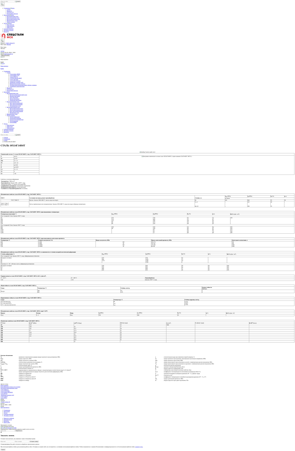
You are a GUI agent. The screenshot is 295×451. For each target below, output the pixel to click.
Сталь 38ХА (4, 398)
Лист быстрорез (14, 97)
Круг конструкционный (16, 103)
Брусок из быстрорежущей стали (18, 94)
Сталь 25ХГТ (4, 396)
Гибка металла (10, 128)
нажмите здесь (139, 446)
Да (1, 51)
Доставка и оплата (8, 130)
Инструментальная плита (16, 110)
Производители (8, 419)
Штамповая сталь (14, 112)
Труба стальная (11, 115)
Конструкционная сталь (13, 101)
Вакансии (9, 88)
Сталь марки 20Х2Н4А (7, 392)
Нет (3, 51)
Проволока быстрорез (15, 100)
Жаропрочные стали (12, 114)
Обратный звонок (5, 55)
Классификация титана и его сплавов (10, 386)
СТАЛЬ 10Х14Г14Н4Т (16, 78)
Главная (6, 137)
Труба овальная (14, 121)
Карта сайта (7, 422)
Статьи (8, 72)
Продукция (7, 92)
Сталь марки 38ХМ (15, 74)
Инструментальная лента (16, 108)
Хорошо (3, 449)
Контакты (6, 132)
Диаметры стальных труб (16, 82)
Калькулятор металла (12, 90)
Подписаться (19, 430)
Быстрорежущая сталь (12, 93)
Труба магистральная (15, 118)
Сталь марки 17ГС (15, 75)
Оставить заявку (34, 441)
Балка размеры (4, 385)
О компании (7, 71)
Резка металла (10, 125)
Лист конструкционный (16, 104)
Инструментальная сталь (13, 107)
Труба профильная (15, 117)
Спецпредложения (8, 129)
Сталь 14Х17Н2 (14, 79)
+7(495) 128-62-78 (9, 43)
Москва (9, 44)
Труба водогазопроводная (16, 119)
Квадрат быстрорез (15, 96)
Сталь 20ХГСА (14, 76)
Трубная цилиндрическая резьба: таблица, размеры (23, 85)
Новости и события (9, 418)
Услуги (5, 123)
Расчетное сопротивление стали (9, 388)
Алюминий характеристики (17, 86)
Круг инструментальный (16, 111)
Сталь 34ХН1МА (5, 391)
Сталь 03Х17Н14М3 (15, 81)
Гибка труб (10, 126)
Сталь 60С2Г (4, 393)
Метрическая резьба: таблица (17, 83)
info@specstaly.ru (8, 54)
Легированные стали (15, 105)
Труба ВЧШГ (13, 122)
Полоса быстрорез (14, 99)
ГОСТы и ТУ (10, 89)
